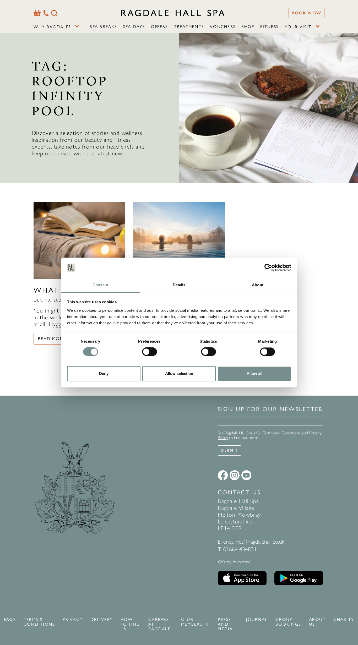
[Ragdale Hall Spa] (173, 13)
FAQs (10, 619)
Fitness (269, 26)
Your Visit (298, 26)
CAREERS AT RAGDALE (159, 624)
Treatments (189, 26)
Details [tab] (179, 285)
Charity (343, 619)
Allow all (254, 373)
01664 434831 (240, 549)
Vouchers (223, 26)
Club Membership (195, 622)
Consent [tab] (100, 285)
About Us (317, 622)
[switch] (149, 352)
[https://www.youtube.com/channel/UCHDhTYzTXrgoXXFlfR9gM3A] (246, 475)
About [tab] (257, 285)
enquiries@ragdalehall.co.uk (253, 541)
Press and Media (225, 624)
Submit (229, 450)
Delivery (101, 619)
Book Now (306, 12)
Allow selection (179, 373)
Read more (52, 338)
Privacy (73, 619)
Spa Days (134, 26)
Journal (257, 619)
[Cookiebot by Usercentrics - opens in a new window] (268, 268)
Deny (104, 373)
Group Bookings (288, 622)
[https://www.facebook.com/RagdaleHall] (223, 475)
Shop (248, 26)
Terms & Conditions (39, 622)
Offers (159, 26)
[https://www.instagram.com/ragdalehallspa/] (235, 475)
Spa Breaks (103, 26)
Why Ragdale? (52, 26)
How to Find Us (130, 624)
